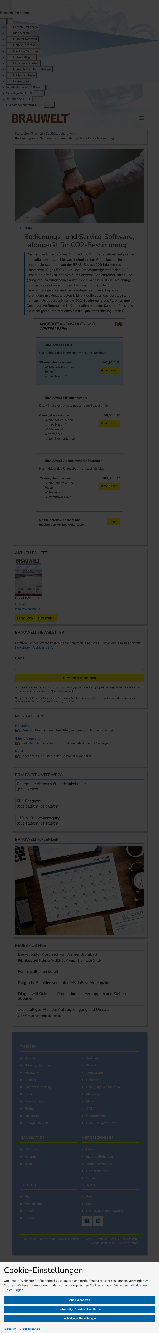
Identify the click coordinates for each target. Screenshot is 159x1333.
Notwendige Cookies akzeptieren (80, 1309)
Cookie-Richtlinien (30, 1328)
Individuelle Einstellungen (79, 1318)
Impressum (10, 1328)
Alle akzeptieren (79, 1300)
